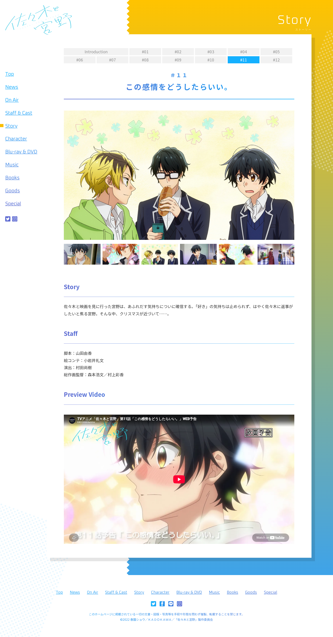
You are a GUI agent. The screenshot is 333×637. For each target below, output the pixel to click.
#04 (243, 52)
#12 (276, 60)
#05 (276, 52)
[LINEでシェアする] (170, 605)
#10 (210, 60)
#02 (178, 52)
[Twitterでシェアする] (7, 220)
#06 (79, 60)
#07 (112, 60)
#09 (178, 60)
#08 (145, 60)
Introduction (96, 52)
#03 (210, 52)
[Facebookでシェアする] (162, 605)
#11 (243, 60)
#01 (145, 52)
